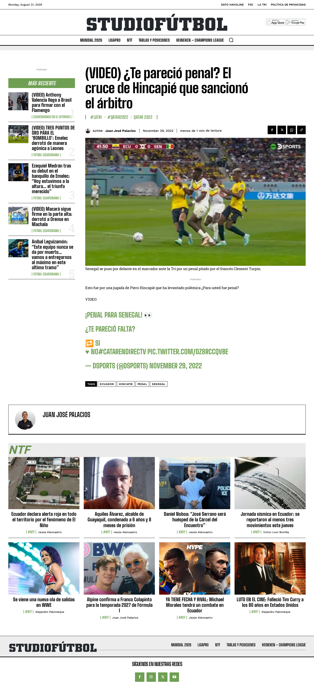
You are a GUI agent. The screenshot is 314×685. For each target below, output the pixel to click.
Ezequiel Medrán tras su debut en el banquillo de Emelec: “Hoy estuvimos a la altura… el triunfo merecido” (51, 178)
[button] (231, 40)
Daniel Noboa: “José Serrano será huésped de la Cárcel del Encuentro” (195, 519)
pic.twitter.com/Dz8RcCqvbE (187, 352)
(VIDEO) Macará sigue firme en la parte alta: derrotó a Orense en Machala (52, 216)
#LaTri (96, 117)
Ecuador (107, 384)
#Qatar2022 (117, 117)
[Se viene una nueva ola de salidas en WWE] (43, 570)
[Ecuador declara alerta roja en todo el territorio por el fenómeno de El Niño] (43, 485)
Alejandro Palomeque (49, 611)
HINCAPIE (126, 384)
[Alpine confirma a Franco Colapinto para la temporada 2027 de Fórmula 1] (119, 570)
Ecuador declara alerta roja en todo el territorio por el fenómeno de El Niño (43, 519)
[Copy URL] (301, 130)
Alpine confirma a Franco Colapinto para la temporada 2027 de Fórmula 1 (119, 605)
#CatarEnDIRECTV (122, 352)
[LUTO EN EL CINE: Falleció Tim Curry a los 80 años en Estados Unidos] (270, 570)
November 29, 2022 (175, 366)
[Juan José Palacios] (89, 130)
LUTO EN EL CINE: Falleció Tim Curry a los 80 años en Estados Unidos (270, 602)
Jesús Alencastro (50, 532)
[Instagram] (151, 677)
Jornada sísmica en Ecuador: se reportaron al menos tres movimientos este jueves (270, 519)
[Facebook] (272, 130)
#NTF (31, 532)
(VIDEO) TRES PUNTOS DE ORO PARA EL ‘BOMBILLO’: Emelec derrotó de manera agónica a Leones (53, 138)
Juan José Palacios (120, 131)
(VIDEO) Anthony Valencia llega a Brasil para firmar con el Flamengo (52, 102)
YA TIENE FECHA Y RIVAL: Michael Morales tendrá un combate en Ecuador (195, 605)
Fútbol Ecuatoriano (46, 155)
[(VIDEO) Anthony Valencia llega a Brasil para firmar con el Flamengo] (18, 101)
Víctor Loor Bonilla (276, 532)
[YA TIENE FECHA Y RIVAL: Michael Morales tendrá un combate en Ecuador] (194, 570)
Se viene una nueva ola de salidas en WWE (44, 602)
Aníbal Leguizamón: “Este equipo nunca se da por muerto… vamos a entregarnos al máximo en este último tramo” (52, 254)
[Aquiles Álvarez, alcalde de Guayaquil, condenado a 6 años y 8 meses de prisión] (119, 485)
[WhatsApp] (291, 130)
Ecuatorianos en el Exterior (51, 117)
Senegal (159, 384)
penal (142, 384)
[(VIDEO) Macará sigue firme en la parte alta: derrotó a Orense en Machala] (18, 215)
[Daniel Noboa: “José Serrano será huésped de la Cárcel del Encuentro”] (194, 485)
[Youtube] (174, 677)
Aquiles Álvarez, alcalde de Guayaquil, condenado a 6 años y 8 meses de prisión (119, 519)
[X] (281, 130)
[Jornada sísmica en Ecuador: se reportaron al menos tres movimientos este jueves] (270, 485)
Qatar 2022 (143, 117)
